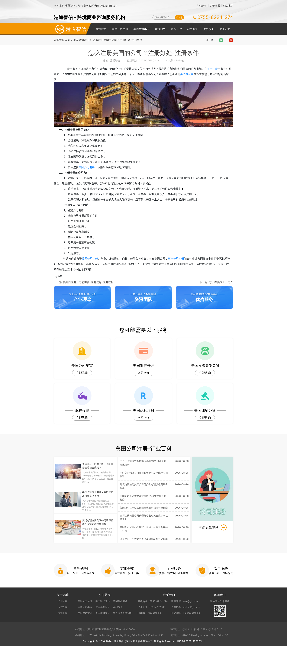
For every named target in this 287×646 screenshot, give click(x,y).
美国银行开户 (102, 601)
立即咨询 (82, 373)
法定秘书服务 (102, 607)
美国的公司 (187, 74)
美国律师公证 (102, 612)
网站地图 (227, 5)
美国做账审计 (85, 612)
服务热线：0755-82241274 (153, 601)
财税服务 (160, 29)
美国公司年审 (141, 29)
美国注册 (212, 68)
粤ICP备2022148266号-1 (190, 641)
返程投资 (118, 607)
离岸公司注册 (176, 258)
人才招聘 (63, 607)
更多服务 (208, 29)
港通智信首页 (62, 39)
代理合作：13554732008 (151, 607)
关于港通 (214, 5)
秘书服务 (192, 29)
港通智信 (76, 29)
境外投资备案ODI (122, 612)
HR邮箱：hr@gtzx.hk (149, 612)
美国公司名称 (87, 167)
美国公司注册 (120, 29)
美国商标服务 (120, 601)
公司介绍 (63, 601)
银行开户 (176, 29)
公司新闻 (63, 612)
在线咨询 (201, 5)
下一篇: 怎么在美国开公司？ (216, 282)
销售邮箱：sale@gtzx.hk (184, 601)
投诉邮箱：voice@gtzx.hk (185, 612)
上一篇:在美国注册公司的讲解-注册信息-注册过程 (83, 282)
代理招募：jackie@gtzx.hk (185, 607)
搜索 (180, 17)
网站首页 (101, 29)
